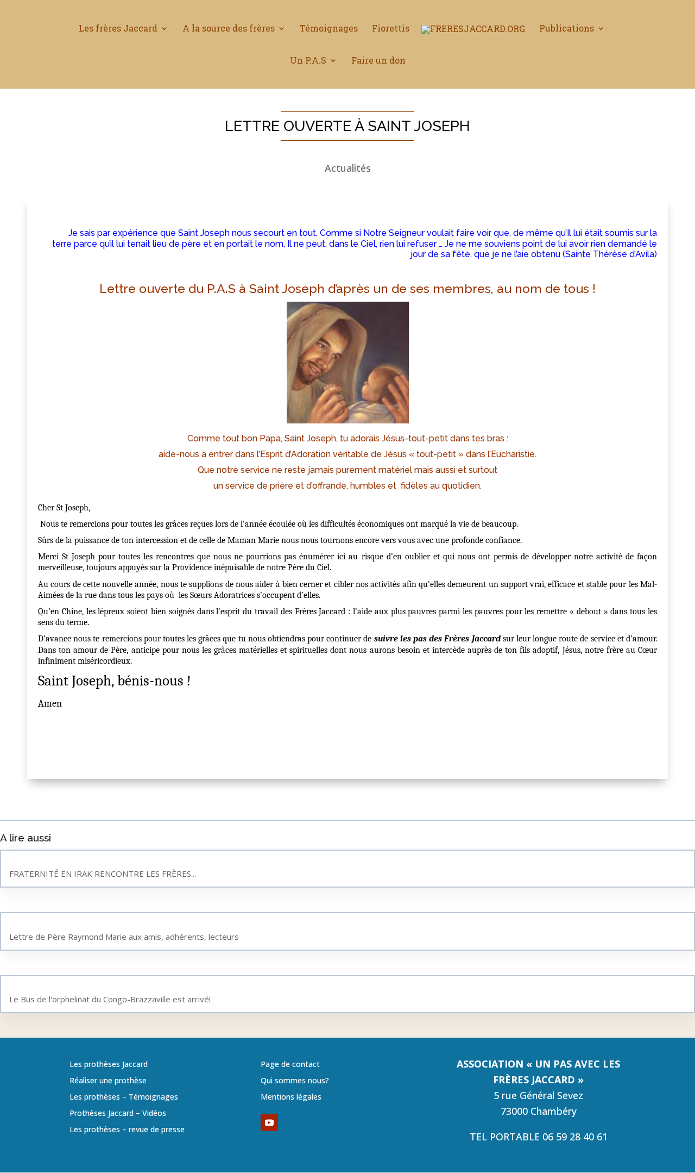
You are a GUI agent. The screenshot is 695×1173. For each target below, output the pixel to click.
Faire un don (378, 61)
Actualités (348, 167)
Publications (566, 29)
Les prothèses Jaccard (109, 1064)
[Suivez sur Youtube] (269, 1122)
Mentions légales (291, 1097)
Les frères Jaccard (118, 29)
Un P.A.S (308, 61)
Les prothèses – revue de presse (127, 1130)
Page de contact (290, 1064)
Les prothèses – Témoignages (124, 1097)
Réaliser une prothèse (108, 1081)
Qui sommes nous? (295, 1081)
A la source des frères (228, 29)
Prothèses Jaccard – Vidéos (118, 1113)
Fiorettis (390, 29)
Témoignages (329, 29)
